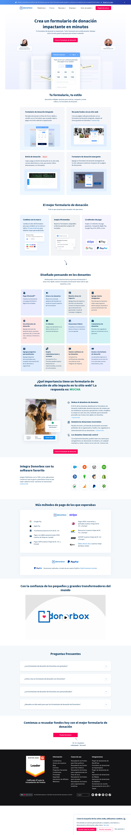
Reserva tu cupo (108, 2)
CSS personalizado (33, 228)
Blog (54, 765)
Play (65, 617)
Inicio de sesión (86, 8)
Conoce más (95, 120)
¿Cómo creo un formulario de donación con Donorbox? (44, 679)
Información (57, 757)
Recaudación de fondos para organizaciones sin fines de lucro (79, 772)
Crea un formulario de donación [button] (65, 40)
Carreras (56, 768)
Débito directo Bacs (84, 544)
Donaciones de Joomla (99, 784)
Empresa (72, 8)
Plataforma (41, 8)
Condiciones (57, 772)
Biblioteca (56, 781)
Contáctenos (57, 761)
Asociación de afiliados (60, 779)
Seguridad (56, 777)
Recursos (61, 8)
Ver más (106, 825)
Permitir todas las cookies (86, 829)
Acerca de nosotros (59, 763)
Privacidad (56, 774)
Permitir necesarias (105, 829)
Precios (51, 8)
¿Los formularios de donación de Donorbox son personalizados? (48, 691)
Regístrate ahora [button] (103, 8)
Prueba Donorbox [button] (65, 735)
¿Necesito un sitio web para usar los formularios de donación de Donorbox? (52, 704)
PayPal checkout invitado (88, 568)
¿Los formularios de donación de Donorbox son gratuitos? (46, 666)
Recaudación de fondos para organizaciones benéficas (79, 784)
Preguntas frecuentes (60, 770)
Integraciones (97, 757)
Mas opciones (119, 829)
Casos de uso (76, 757)
